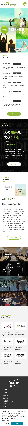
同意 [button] (17, 423)
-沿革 (4, 404)
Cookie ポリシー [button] (6, 420)
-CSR (4, 406)
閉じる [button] (7, 423)
